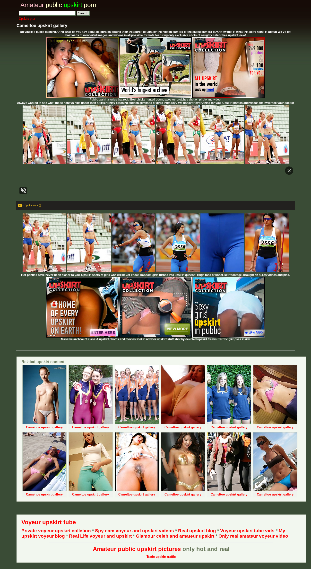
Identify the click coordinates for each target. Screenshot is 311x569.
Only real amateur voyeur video (253, 536)
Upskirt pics (27, 18)
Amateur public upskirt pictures (137, 549)
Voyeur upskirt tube (48, 522)
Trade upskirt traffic (161, 557)
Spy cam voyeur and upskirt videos (134, 530)
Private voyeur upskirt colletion (56, 530)
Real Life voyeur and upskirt (100, 536)
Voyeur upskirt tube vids (247, 530)
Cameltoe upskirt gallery (44, 427)
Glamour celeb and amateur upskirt (176, 536)
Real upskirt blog (197, 530)
